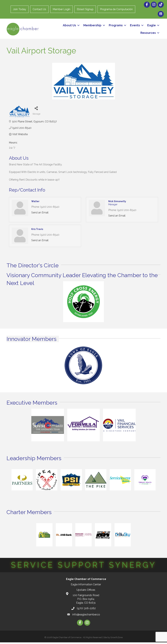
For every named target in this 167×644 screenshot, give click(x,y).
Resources (148, 32)
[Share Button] (36, 108)
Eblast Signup (85, 9)
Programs (116, 25)
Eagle (151, 25)
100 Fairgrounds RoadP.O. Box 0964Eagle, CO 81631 (86, 599)
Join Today (19, 9)
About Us (69, 25)
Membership (92, 25)
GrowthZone (116, 637)
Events (135, 25)
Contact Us (39, 9)
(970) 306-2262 (86, 608)
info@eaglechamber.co (86, 614)
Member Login (61, 9)
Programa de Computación (116, 9)
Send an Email (39, 212)
